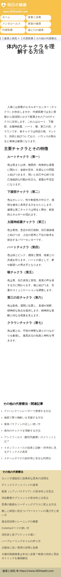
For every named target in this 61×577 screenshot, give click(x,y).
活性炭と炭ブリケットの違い (18, 534)
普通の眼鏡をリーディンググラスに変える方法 (29, 504)
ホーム (6, 17)
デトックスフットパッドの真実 (20, 484)
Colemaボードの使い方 (15, 528)
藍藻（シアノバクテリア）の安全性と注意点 (28, 491)
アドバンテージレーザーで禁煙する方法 (27, 411)
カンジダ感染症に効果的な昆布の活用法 (25, 478)
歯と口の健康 (36, 29)
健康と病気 (10, 38)
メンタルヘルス (11, 23)
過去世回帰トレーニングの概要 (20, 521)
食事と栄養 (34, 17)
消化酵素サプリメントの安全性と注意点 (25, 497)
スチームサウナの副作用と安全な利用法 (27, 458)
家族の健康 (34, 23)
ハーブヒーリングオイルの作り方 (21, 541)
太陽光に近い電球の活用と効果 (20, 547)
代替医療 (7, 29)
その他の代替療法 (46, 38)
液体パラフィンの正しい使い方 (22, 424)
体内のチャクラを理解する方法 (22, 430)
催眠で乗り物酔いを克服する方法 (23, 417)
